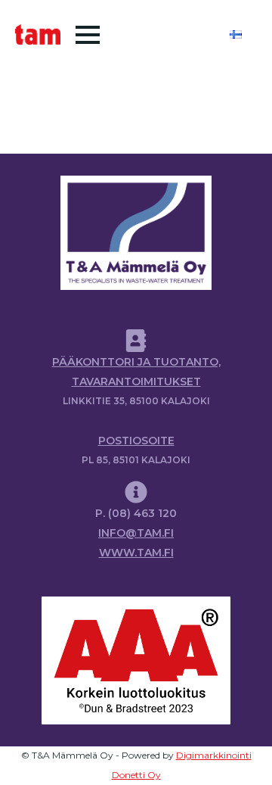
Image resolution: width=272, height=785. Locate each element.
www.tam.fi (136, 552)
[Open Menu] (88, 35)
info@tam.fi (136, 533)
